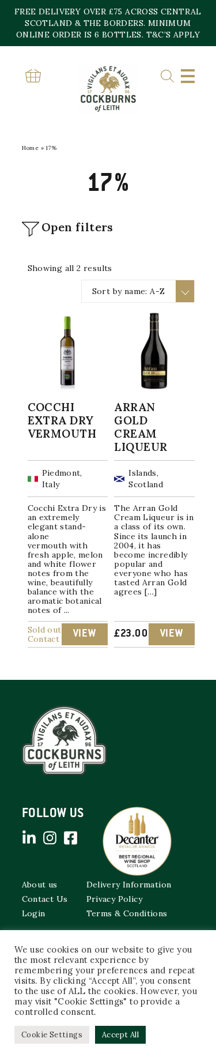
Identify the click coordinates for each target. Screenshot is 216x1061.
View (84, 634)
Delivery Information (129, 884)
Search (167, 76)
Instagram (50, 837)
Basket (33, 75)
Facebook (70, 837)
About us (40, 884)
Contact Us (45, 899)
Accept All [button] (120, 1035)
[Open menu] (188, 76)
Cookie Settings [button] (51, 1035)
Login (34, 913)
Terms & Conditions (127, 913)
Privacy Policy (114, 899)
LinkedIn (29, 837)
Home (30, 148)
